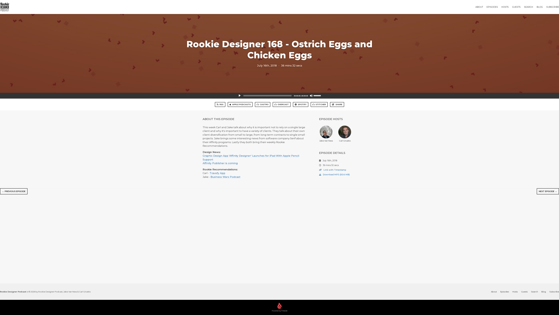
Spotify (302, 104)
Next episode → (548, 191)
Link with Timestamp (334, 170)
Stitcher (321, 104)
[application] (279, 96)
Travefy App (217, 173)
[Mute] (311, 95)
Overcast (283, 104)
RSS (221, 104)
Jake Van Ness (326, 141)
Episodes (492, 7)
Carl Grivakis (345, 141)
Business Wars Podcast (225, 176)
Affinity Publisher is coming (220, 163)
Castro (264, 104)
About (479, 7)
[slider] (318, 95)
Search (528, 7)
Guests (516, 7)
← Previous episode (13, 191)
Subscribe (552, 7)
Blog (540, 7)
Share (339, 104)
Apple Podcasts (241, 104)
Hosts (505, 7)
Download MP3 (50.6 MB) (336, 174)
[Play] (239, 95)
